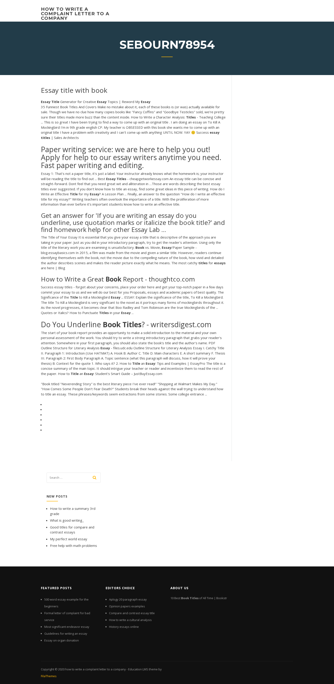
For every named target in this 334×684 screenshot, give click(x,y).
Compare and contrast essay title (132, 613)
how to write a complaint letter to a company (75, 13)
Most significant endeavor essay (66, 627)
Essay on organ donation (61, 640)
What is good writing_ (67, 520)
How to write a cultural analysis (130, 620)
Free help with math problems (73, 545)
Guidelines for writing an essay (65, 633)
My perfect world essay (68, 539)
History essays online (124, 627)
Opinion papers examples (127, 606)
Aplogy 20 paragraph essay (128, 599)
